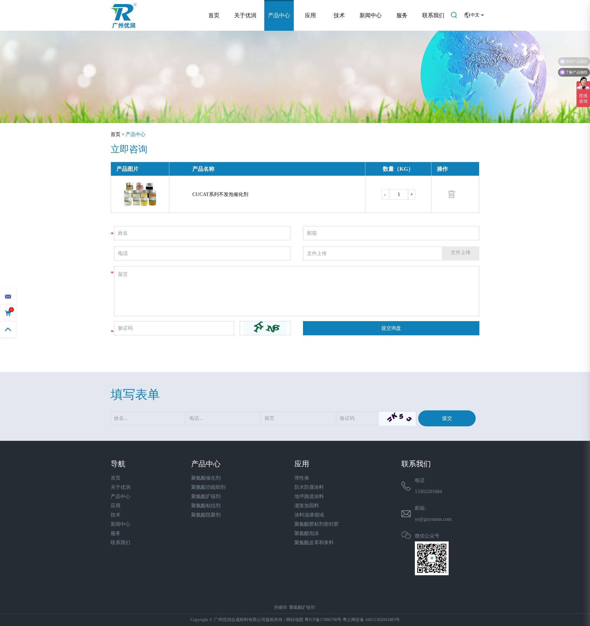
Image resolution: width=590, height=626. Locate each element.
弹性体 (301, 477)
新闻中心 (371, 15)
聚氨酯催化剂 (206, 477)
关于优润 (245, 15)
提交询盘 (391, 328)
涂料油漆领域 (309, 514)
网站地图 (294, 619)
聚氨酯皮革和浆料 (314, 542)
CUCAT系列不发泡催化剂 (220, 194)
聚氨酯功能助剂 (208, 487)
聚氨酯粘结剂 (206, 505)
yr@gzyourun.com (433, 519)
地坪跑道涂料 (309, 496)
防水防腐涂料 (309, 487)
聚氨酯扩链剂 (206, 496)
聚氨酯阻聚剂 (206, 514)
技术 (339, 15)
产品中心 (279, 15)
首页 (213, 15)
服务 (401, 15)
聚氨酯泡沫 (306, 533)
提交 (447, 418)
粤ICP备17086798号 (323, 619)
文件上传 (460, 252)
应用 (310, 15)
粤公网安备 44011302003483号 (371, 619)
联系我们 (433, 15)
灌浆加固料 (306, 505)
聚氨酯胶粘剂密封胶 (316, 524)
